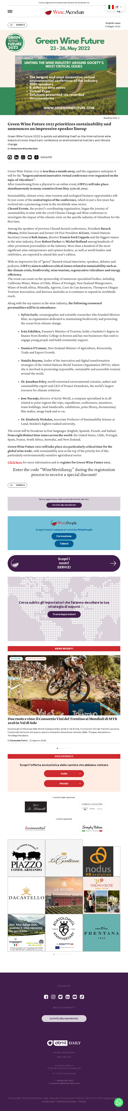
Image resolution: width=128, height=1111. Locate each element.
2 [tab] (60, 748)
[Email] (30, 157)
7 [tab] (71, 954)
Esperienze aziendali (36, 658)
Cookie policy (48, 1101)
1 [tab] (57, 748)
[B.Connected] (36, 828)
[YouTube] (75, 997)
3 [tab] (64, 748)
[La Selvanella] (36, 806)
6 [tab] (68, 954)
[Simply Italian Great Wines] (92, 828)
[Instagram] (53, 997)
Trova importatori (64, 614)
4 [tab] (67, 748)
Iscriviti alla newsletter (64, 505)
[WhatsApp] (23, 157)
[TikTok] (82, 997)
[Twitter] (60, 997)
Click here (15, 462)
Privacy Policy (111, 1098)
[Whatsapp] (118, 1102)
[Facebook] (10, 157)
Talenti (64, 544)
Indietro (20, 25)
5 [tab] (70, 748)
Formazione (64, 536)
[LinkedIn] (16, 157)
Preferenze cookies (66, 1101)
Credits (82, 1101)
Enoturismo (16, 658)
